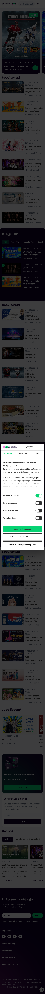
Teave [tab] (36, 454)
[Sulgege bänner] (41, 447)
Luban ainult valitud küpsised (22, 537)
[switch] (38, 503)
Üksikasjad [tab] (22, 454)
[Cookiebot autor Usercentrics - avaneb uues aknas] (27, 447)
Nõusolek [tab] (8, 454)
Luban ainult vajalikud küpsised (22, 545)
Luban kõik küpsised (22, 529)
